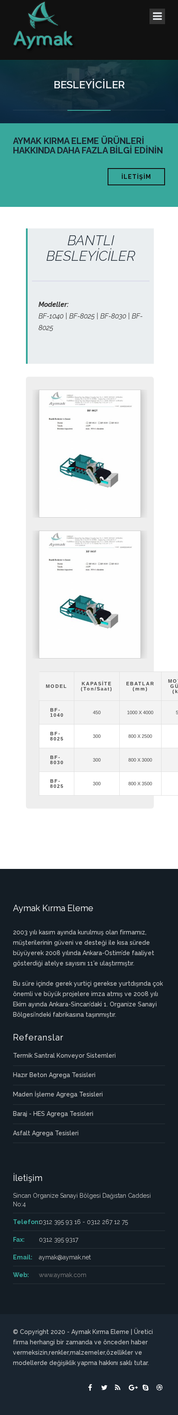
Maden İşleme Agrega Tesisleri (58, 1094)
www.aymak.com (62, 1274)
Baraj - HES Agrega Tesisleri (53, 1113)
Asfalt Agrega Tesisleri (46, 1133)
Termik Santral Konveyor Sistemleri (64, 1055)
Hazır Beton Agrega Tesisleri (54, 1074)
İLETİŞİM (136, 176)
